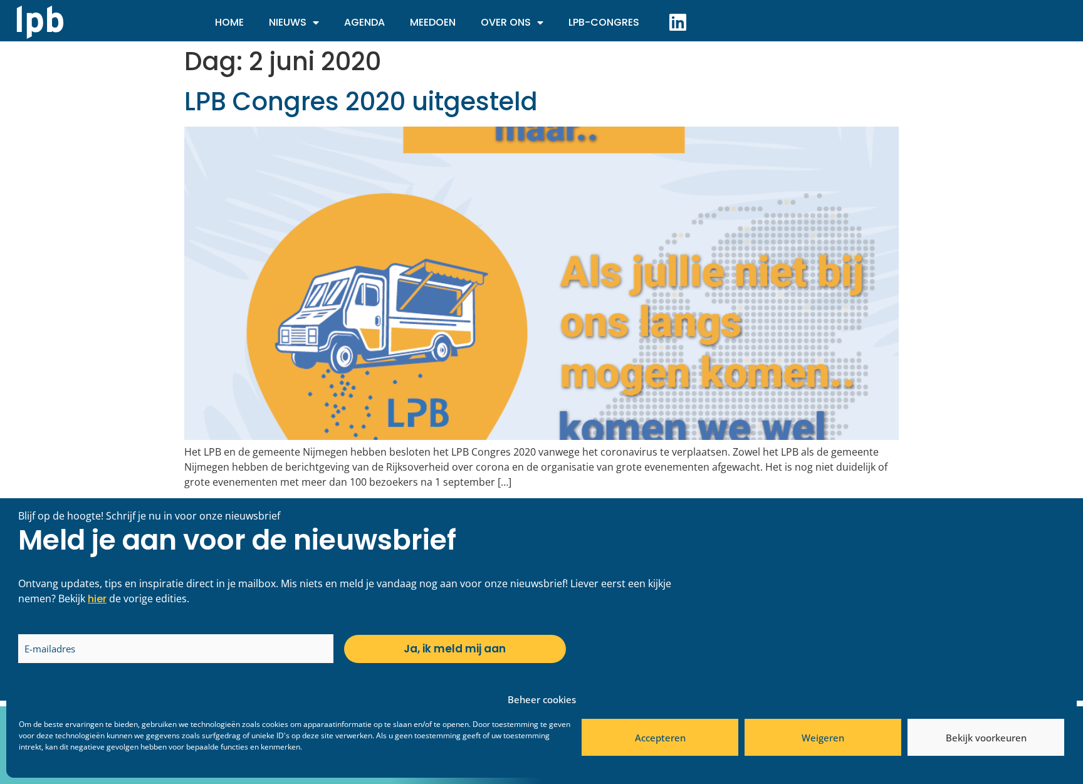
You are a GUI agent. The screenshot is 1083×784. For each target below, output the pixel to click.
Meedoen (433, 22)
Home (229, 22)
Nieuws (287, 22)
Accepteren (660, 737)
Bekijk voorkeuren (986, 737)
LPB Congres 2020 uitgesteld (361, 101)
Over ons (506, 22)
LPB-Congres (603, 22)
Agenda (364, 22)
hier (97, 599)
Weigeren (823, 737)
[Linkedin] (677, 22)
